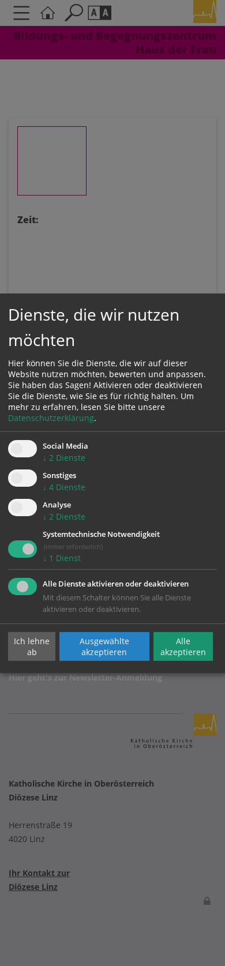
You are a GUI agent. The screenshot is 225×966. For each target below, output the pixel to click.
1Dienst (62, 557)
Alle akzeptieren (183, 646)
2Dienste (64, 457)
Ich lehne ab (32, 646)
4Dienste (64, 487)
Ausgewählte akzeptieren (104, 646)
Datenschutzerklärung (51, 417)
